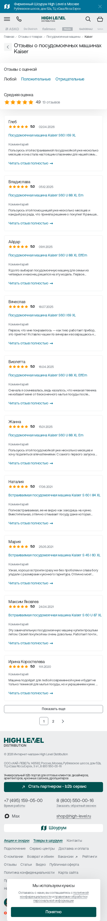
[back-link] (8, 47)
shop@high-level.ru (73, 817)
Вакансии (65, 857)
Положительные (36, 79)
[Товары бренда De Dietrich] (30, 29)
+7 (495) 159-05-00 (23, 801)
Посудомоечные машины (63, 36)
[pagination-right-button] (62, 721)
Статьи (26, 865)
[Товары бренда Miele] (67, 29)
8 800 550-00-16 (50, 766)
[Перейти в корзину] (100, 19)
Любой (10, 79)
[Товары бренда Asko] (12, 29)
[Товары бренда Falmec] (49, 29)
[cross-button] (100, 6)
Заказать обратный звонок (76, 806)
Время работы (14, 806)
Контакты (74, 841)
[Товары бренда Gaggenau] (86, 29)
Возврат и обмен (40, 857)
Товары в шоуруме (48, 841)
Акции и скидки (16, 841)
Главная (9, 36)
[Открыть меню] (7, 19)
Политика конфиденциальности (29, 873)
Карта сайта (68, 873)
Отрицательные (69, 79)
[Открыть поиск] (88, 19)
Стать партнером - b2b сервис (57, 787)
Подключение (15, 849)
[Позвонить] (19, 19)
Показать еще (53, 709)
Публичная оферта (64, 865)
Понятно (53, 912)
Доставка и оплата (73, 849)
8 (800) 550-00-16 (75, 801)
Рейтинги (89, 857)
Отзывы (10, 865)
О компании (13, 857)
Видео (41, 865)
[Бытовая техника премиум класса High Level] (53, 19)
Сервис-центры (42, 849)
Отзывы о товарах (30, 36)
